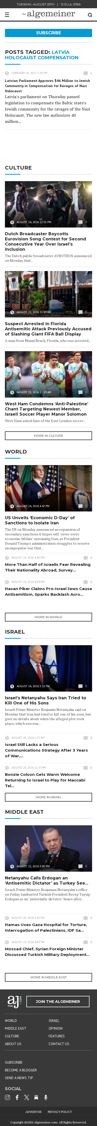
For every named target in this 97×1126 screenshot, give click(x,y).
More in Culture (48, 436)
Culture (12, 1036)
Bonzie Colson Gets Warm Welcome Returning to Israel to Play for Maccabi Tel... (45, 780)
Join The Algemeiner (58, 1001)
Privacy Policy (60, 1112)
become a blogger (21, 1070)
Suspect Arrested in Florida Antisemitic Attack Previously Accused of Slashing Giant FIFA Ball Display (48, 329)
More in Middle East (49, 977)
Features (57, 1036)
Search (90, 15)
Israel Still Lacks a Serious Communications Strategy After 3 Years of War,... (46, 750)
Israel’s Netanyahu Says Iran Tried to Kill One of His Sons (45, 700)
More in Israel (49, 797)
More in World (48, 617)
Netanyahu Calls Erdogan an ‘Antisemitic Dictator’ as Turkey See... (46, 881)
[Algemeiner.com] (48, 14)
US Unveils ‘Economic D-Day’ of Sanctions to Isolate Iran (40, 520)
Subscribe (48, 32)
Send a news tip (19, 1077)
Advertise (33, 1112)
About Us (13, 1043)
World (11, 1020)
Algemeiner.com (45, 1122)
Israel (54, 1020)
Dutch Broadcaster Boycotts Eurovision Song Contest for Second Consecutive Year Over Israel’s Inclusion (45, 241)
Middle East (15, 1028)
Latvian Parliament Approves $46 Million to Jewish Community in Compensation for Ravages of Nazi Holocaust (47, 85)
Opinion (56, 1028)
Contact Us (59, 1043)
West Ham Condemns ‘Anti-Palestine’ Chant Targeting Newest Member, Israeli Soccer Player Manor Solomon (46, 409)
